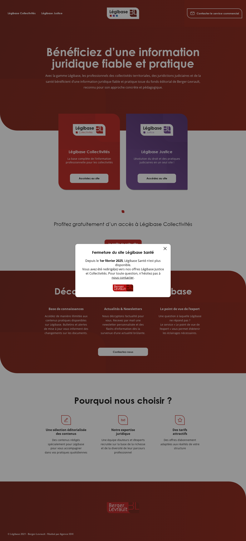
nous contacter (123, 277)
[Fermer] (165, 249)
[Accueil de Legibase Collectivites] (123, 288)
